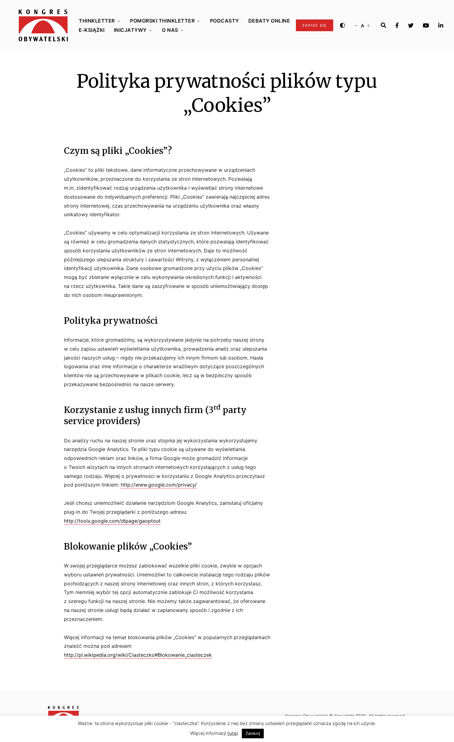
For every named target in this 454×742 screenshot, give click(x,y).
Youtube (426, 25)
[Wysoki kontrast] (342, 25)
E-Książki (92, 30)
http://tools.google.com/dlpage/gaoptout (112, 521)
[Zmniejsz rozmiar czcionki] (356, 25)
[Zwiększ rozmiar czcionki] (368, 25)
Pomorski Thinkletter (162, 21)
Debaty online (269, 21)
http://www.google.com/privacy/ (159, 485)
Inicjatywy (130, 30)
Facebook (397, 25)
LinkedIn (441, 25)
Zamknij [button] (253, 733)
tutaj (232, 733)
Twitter (410, 25)
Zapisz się (314, 25)
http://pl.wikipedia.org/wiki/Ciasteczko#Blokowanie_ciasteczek (138, 655)
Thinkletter (97, 21)
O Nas (170, 30)
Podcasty (224, 21)
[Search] (383, 25)
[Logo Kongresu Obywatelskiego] (43, 25)
